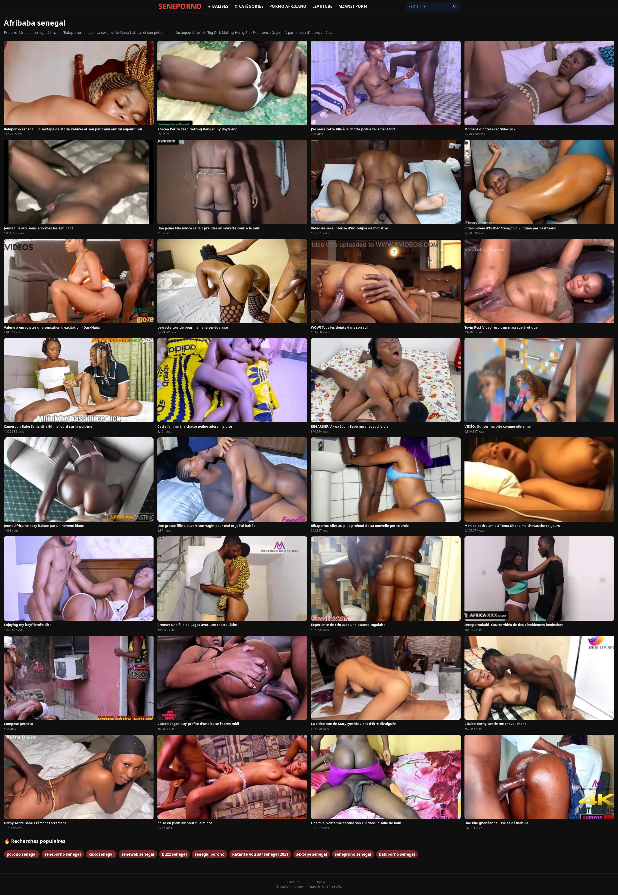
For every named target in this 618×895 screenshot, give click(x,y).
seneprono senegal (353, 854)
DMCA (320, 882)
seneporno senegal (62, 854)
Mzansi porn (352, 6)
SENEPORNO (180, 6)
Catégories (251, 6)
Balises (220, 6)
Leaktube (322, 6)
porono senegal (22, 854)
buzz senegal (174, 854)
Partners (294, 882)
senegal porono (210, 854)
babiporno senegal (397, 854)
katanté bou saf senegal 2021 (260, 854)
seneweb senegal (137, 854)
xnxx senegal (101, 854)
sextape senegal (311, 854)
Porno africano (288, 6)
